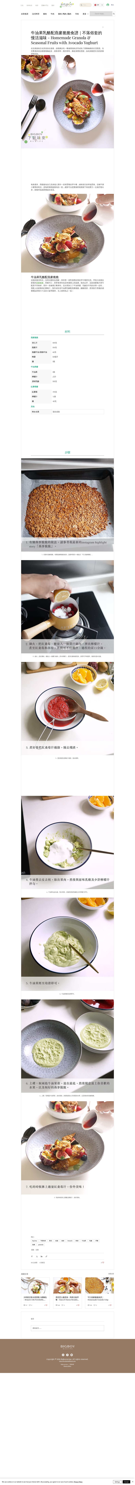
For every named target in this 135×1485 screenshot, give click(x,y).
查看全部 (111, 1274)
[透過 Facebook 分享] (32, 1256)
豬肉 (45, 14)
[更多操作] (103, 27)
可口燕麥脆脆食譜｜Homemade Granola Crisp (98, 1298)
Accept (126, 1482)
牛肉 (52, 14)
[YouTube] (71, 1355)
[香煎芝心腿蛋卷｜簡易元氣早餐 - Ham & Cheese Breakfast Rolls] (67, 1285)
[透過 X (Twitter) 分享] (37, 1256)
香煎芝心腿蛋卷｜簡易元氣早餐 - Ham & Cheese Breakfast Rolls (67, 1298)
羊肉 (77, 14)
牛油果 (84, 1241)
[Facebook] (67, 1355)
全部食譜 (24, 14)
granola (40, 1245)
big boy (34, 1241)
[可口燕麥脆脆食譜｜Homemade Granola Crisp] (99, 1285)
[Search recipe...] (113, 13)
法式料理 (35, 14)
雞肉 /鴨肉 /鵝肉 (64, 14)
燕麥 (33, 1245)
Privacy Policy (78, 1482)
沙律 (37, 1250)
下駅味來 (43, 1241)
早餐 (96, 1241)
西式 (50, 1241)
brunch (70, 1241)
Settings (117, 1482)
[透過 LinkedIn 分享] (41, 1256)
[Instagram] (63, 1355)
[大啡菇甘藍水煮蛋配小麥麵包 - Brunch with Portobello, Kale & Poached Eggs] (35, 1285)
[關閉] (132, 1481)
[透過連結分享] (46, 1256)
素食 (62, 1241)
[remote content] (67, 165)
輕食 (77, 1241)
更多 (84, 14)
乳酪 (90, 1241)
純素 (56, 1241)
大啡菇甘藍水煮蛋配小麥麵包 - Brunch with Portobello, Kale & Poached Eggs (35, 1298)
